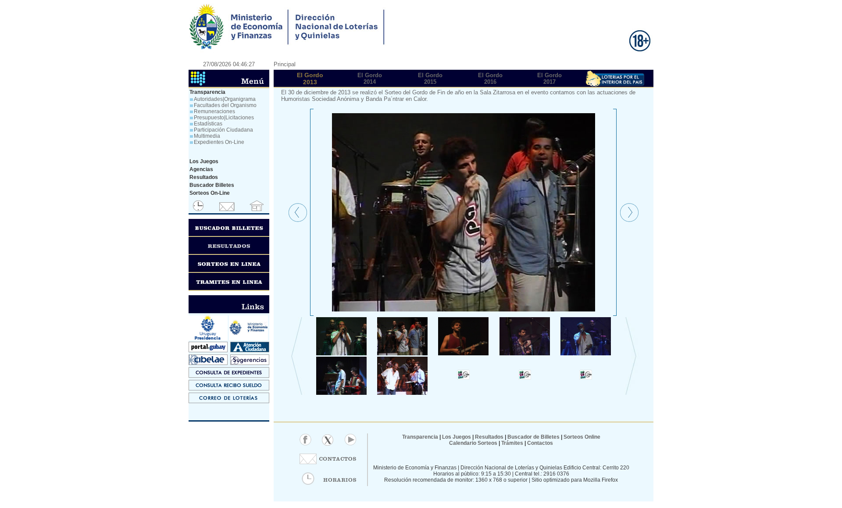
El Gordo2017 (549, 78)
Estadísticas (208, 124)
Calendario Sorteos (473, 443)
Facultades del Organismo (225, 105)
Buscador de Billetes (533, 437)
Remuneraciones (214, 111)
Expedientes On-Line (219, 142)
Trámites (511, 443)
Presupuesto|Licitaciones (224, 117)
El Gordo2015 (430, 78)
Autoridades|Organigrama (225, 99)
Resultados (489, 437)
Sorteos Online (582, 437)
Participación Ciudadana (223, 130)
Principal (285, 64)
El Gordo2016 (490, 78)
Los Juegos (457, 437)
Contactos (539, 443)
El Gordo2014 (369, 78)
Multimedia (207, 136)
